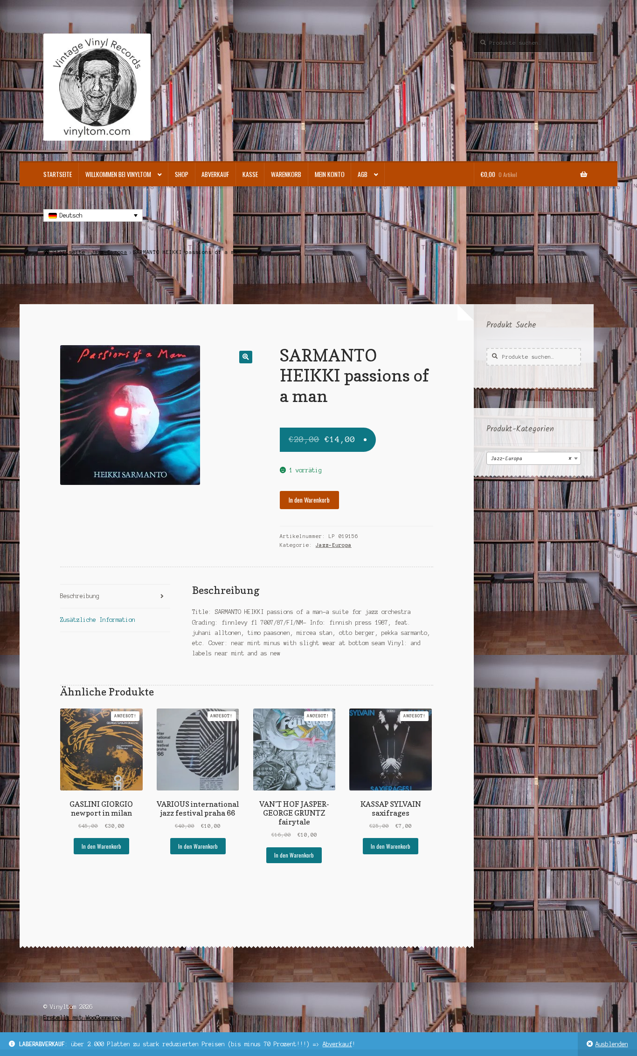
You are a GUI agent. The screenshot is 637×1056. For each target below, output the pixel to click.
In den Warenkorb (309, 499)
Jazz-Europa (109, 252)
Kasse (250, 174)
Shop (181, 174)
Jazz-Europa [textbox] (531, 458)
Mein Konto (330, 174)
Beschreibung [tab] (79, 596)
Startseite (57, 174)
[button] (245, 357)
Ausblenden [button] (611, 1044)
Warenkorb (286, 174)
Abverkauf (337, 1044)
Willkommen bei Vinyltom (118, 174)
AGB (362, 174)
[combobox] (533, 458)
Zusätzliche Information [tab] (97, 620)
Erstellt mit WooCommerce (82, 1018)
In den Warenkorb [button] (101, 846)
